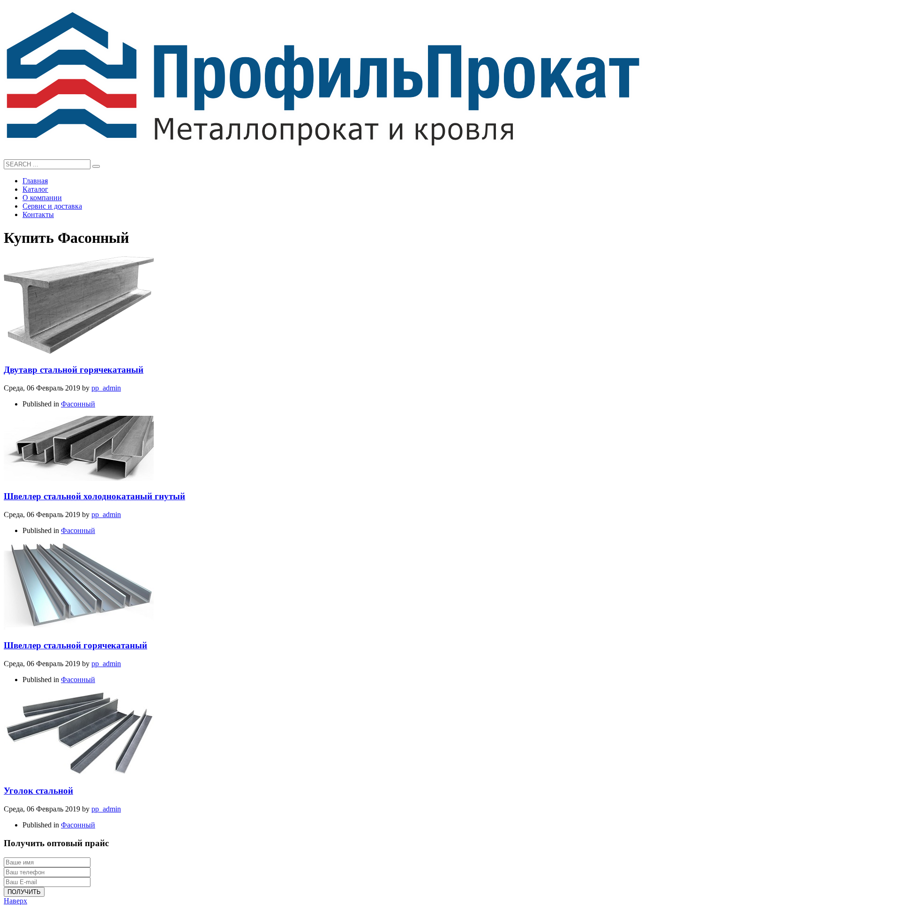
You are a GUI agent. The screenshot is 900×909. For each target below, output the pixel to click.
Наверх (15, 901)
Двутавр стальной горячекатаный (73, 370)
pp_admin (106, 388)
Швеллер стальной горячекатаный (75, 645)
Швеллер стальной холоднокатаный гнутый (94, 496)
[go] (96, 166)
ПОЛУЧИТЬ (24, 891)
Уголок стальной (38, 791)
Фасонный (78, 404)
